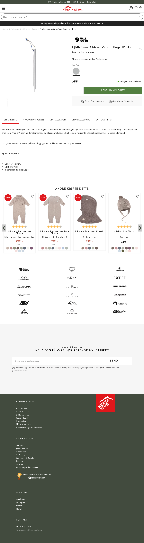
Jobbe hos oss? (23, 449)
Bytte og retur (22, 415)
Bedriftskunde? (23, 418)
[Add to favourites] (140, 49)
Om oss (19, 445)
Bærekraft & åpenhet (25, 458)
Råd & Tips (21, 455)
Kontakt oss (21, 409)
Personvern (21, 452)
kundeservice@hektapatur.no (29, 428)
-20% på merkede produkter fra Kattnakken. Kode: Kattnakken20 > (72, 23)
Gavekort (20, 461)
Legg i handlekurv (113, 90)
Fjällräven (14, 29)
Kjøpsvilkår (21, 421)
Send (114, 360)
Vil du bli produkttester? (27, 468)
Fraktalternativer (24, 412)
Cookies (19, 464)
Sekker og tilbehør (29, 29)
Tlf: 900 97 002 (23, 424)
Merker (5, 29)
